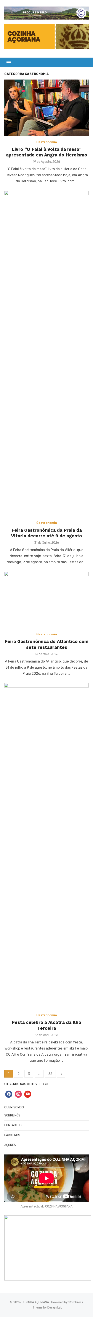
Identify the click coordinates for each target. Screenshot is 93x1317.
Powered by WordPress (67, 1302)
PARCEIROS (12, 1135)
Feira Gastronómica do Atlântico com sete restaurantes (46, 644)
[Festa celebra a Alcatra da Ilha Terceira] (46, 846)
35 (50, 1074)
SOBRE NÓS (12, 1115)
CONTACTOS (13, 1125)
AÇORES (10, 1145)
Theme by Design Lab (47, 1307)
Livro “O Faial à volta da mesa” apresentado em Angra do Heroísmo (46, 152)
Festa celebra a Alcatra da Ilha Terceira (46, 1025)
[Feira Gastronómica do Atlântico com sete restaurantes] (46, 600)
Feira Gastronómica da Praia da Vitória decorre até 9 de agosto (46, 532)
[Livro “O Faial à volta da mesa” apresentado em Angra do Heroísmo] (46, 108)
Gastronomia (46, 142)
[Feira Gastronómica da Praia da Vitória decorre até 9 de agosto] (46, 354)
